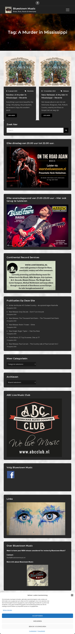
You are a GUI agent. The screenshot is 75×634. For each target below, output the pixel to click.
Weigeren (37, 621)
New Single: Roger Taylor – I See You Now (24, 331)
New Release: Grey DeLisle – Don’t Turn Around (26, 312)
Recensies (30, 91)
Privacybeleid (41, 631)
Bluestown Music (24, 8)
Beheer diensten (7, 610)
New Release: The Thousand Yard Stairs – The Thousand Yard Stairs (34, 318)
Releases (66, 91)
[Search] (65, 130)
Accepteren (37, 616)
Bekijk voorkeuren (37, 626)
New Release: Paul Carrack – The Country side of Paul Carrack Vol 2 (33, 344)
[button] (72, 595)
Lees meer (11, 115)
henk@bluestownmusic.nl (16, 558)
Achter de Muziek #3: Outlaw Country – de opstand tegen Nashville (33, 305)
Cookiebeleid (33, 631)
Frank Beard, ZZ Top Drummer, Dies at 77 (24, 337)
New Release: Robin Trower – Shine (22, 325)
